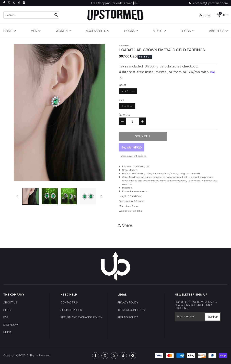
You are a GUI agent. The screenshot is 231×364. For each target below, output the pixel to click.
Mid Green (129, 91)
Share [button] (127, 225)
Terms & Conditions (132, 310)
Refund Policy (128, 317)
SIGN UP (213, 316)
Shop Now (10, 324)
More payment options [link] (133, 156)
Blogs (7, 310)
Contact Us (69, 302)
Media (7, 332)
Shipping (152, 66)
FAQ (5, 317)
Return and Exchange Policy (81, 317)
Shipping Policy (71, 310)
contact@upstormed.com (210, 3)
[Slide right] (101, 196)
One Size (128, 106)
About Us (10, 302)
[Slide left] (17, 196)
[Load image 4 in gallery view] (88, 196)
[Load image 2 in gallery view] (49, 196)
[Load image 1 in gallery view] (30, 196)
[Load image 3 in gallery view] (69, 196)
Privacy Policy (128, 302)
